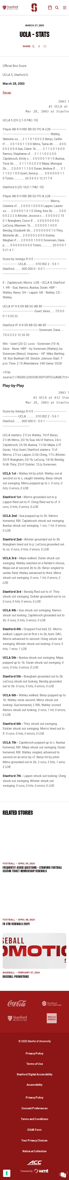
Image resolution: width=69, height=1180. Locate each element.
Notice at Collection (34, 1151)
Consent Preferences (34, 1108)
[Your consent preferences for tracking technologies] (6, 1173)
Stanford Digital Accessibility (35, 1074)
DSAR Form (34, 1129)
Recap (7, 92)
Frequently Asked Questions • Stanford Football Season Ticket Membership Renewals (32, 869)
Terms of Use (34, 1063)
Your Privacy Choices (34, 1140)
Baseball (9, 972)
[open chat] (63, 1174)
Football (9, 863)
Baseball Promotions (16, 977)
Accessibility (35, 1084)
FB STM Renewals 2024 (16, 924)
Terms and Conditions (34, 1119)
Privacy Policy (35, 1053)
